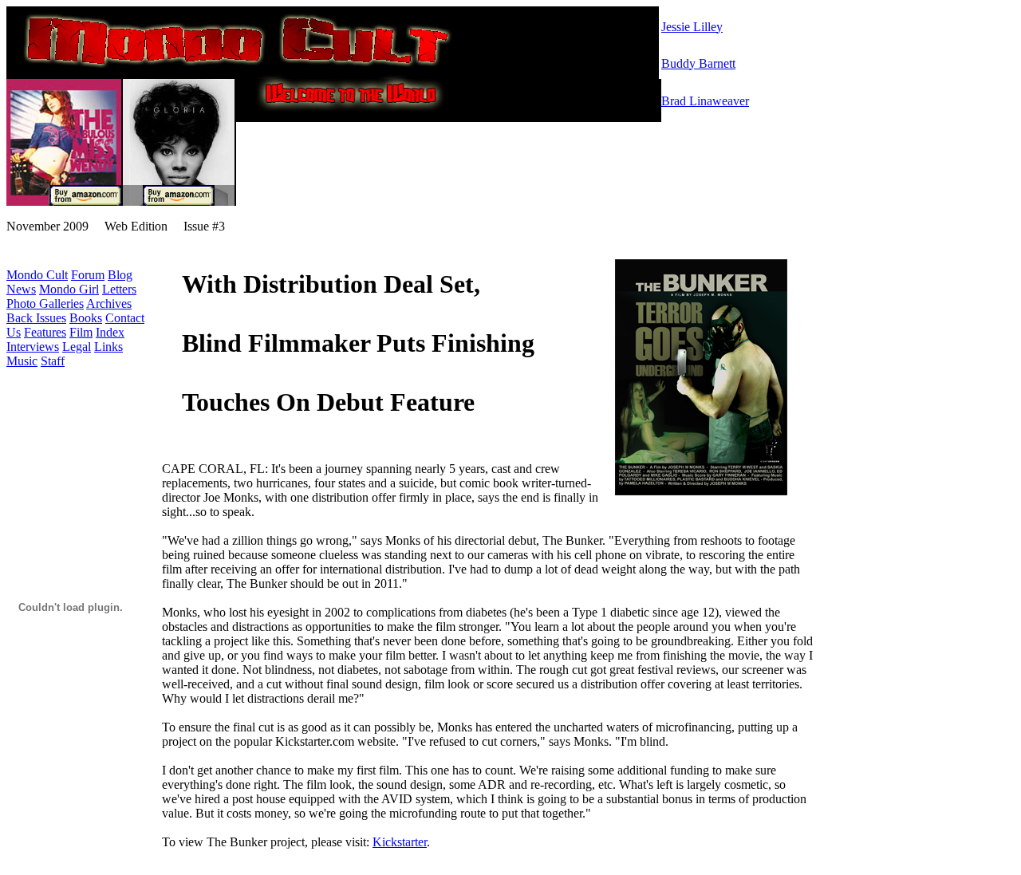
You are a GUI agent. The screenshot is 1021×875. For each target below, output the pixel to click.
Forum (87, 275)
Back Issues (36, 318)
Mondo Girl (69, 289)
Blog (120, 275)
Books (85, 318)
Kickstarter (400, 842)
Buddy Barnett (698, 63)
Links (108, 346)
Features (45, 332)
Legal (76, 346)
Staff (53, 361)
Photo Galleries (45, 303)
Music (21, 361)
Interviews (32, 346)
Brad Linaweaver (705, 101)
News (21, 289)
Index (110, 332)
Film (81, 332)
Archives (109, 303)
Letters (119, 289)
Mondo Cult (37, 275)
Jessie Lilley (692, 27)
